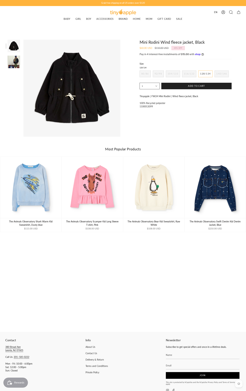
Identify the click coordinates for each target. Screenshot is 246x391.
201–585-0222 (21, 357)
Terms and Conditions (97, 366)
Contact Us (91, 353)
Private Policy (92, 372)
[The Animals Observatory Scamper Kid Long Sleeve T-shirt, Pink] (92, 187)
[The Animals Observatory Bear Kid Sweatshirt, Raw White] (153, 187)
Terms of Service (228, 382)
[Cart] (238, 12)
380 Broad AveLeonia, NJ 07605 (14, 348)
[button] (231, 12)
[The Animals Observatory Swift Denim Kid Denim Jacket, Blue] (215, 187)
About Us (90, 346)
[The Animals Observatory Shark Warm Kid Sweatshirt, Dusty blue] (30, 187)
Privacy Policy (213, 382)
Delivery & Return (95, 359)
